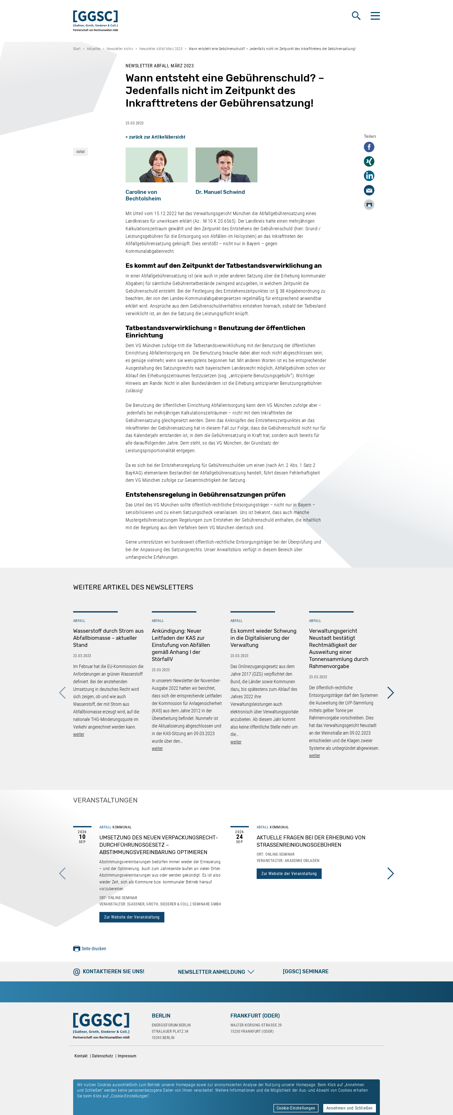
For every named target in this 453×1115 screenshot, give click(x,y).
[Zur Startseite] (95, 21)
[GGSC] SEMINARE (305, 971)
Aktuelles (94, 49)
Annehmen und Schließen (349, 1108)
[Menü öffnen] (374, 15)
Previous (62, 692)
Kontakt (81, 1055)
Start (76, 49)
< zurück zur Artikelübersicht (155, 137)
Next (390, 692)
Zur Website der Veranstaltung (132, 917)
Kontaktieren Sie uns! (113, 971)
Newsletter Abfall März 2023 (161, 49)
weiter (78, 734)
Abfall (80, 152)
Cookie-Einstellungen (296, 1108)
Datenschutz (102, 1055)
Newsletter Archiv (120, 49)
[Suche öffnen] (356, 15)
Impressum (127, 1055)
